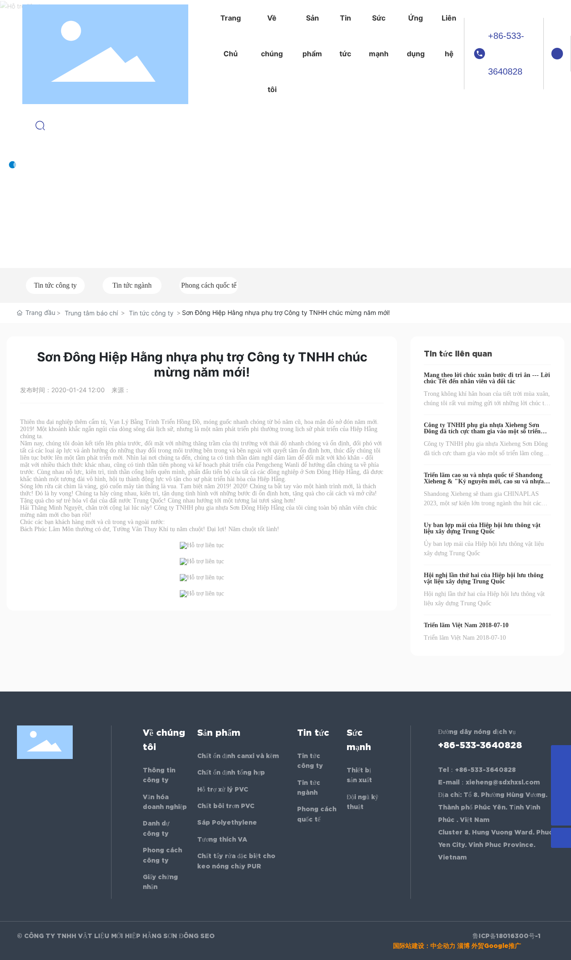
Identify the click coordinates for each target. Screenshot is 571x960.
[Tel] (561, 795)
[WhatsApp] (561, 755)
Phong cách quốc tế (208, 285)
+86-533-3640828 (506, 53)
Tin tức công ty (55, 285)
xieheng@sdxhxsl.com (503, 782)
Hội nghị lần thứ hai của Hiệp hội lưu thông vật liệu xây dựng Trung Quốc (483, 578)
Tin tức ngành (132, 285)
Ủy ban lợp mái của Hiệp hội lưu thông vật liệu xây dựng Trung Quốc (482, 528)
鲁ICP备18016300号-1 (506, 935)
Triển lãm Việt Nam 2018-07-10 (466, 625)
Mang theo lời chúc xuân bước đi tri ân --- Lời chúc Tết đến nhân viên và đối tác (487, 378)
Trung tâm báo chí (91, 313)
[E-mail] (561, 775)
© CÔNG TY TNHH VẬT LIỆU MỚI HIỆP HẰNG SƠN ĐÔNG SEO (116, 935)
